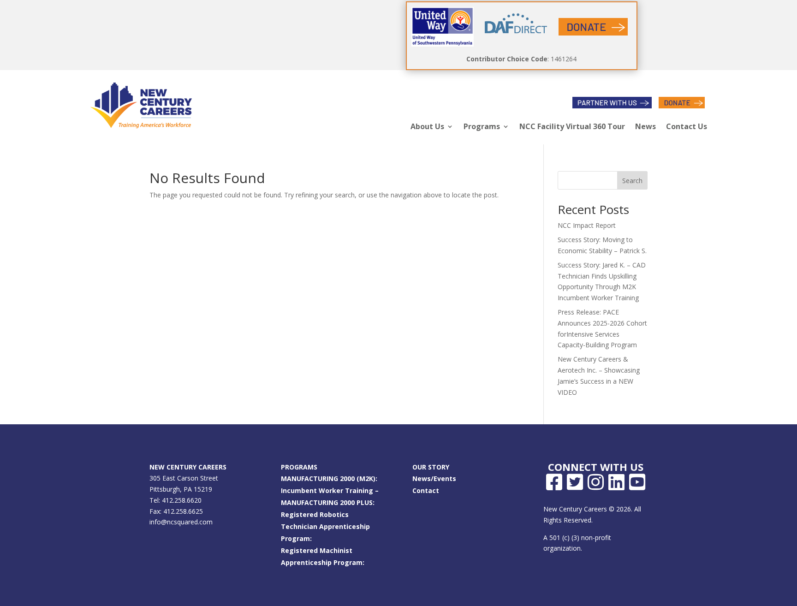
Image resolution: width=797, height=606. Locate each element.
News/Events (434, 478)
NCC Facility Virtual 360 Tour (572, 126)
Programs (482, 126)
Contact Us (686, 126)
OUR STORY (430, 467)
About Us (427, 126)
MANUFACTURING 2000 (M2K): (329, 478)
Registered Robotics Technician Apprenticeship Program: (325, 526)
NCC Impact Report (587, 225)
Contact (425, 490)
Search (632, 180)
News (645, 126)
